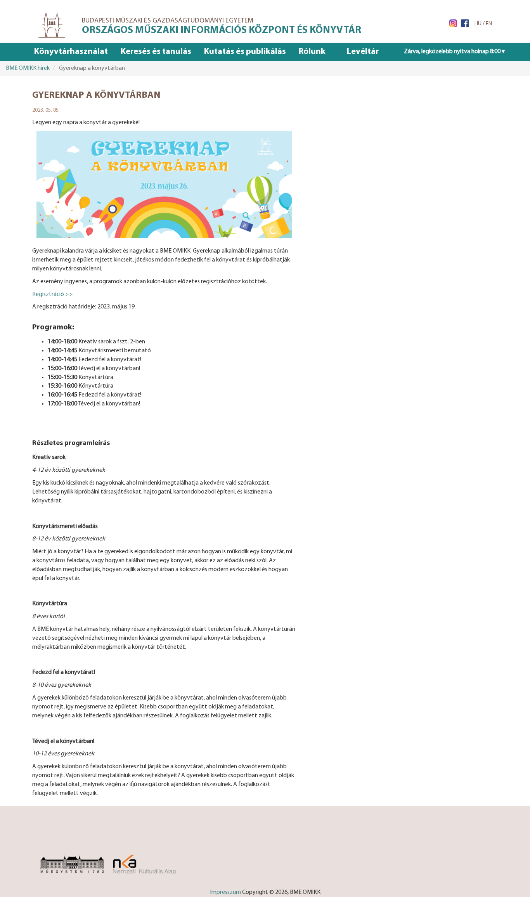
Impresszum (225, 892)
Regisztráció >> (52, 294)
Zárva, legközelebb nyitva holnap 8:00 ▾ (454, 51)
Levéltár (363, 51)
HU (478, 24)
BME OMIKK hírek (28, 68)
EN (489, 24)
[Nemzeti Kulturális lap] (153, 860)
